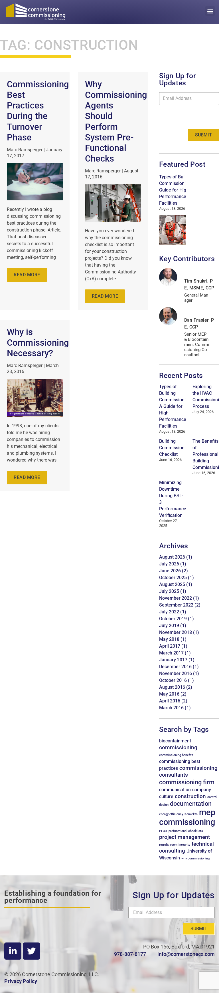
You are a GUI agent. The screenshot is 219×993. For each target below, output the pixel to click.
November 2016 (175, 673)
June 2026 (170, 570)
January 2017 (173, 659)
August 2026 (172, 557)
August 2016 (172, 687)
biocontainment (175, 741)
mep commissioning (187, 817)
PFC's (163, 831)
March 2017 (171, 653)
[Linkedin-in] (12, 951)
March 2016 (171, 707)
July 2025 (169, 591)
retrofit (164, 845)
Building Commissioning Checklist (175, 447)
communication (175, 789)
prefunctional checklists (186, 831)
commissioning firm (186, 782)
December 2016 (175, 666)
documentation (191, 803)
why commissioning (195, 858)
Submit (203, 135)
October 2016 (173, 680)
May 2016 (169, 694)
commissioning (178, 747)
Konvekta (191, 814)
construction (190, 796)
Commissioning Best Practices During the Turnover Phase (38, 111)
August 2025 (172, 584)
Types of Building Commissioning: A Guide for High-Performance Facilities (177, 190)
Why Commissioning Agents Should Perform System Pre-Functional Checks (116, 121)
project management (184, 837)
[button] (210, 11)
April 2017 (169, 646)
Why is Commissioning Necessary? (38, 342)
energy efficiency (171, 814)
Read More (27, 274)
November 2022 (175, 598)
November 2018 (175, 632)
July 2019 (169, 625)
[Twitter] (31, 951)
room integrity (180, 845)
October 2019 (173, 618)
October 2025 (173, 577)
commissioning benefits (176, 755)
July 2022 (169, 612)
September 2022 (176, 605)
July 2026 (169, 564)
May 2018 (169, 639)
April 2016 (169, 701)
